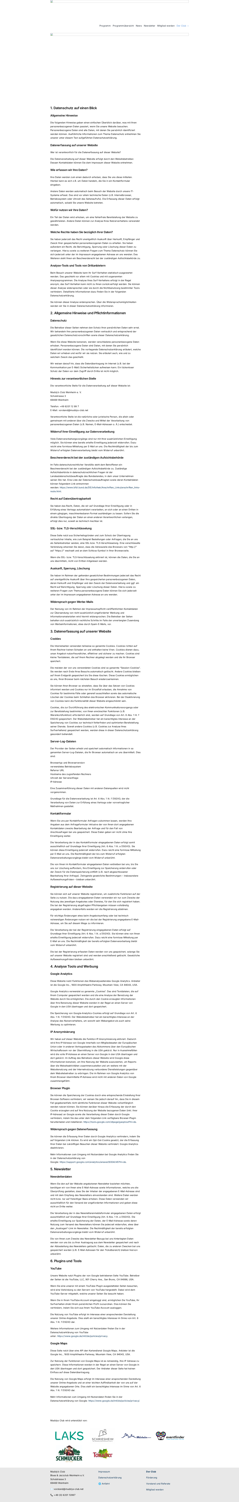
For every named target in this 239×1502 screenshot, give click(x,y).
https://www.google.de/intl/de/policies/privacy (82, 1336)
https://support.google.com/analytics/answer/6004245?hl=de (93, 1162)
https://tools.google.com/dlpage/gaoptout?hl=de (109, 1122)
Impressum (104, 1471)
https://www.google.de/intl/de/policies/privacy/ (113, 1400)
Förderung (151, 1477)
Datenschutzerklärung (110, 1477)
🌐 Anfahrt (104, 1483)
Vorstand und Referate (158, 1483)
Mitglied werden (154, 1489)
